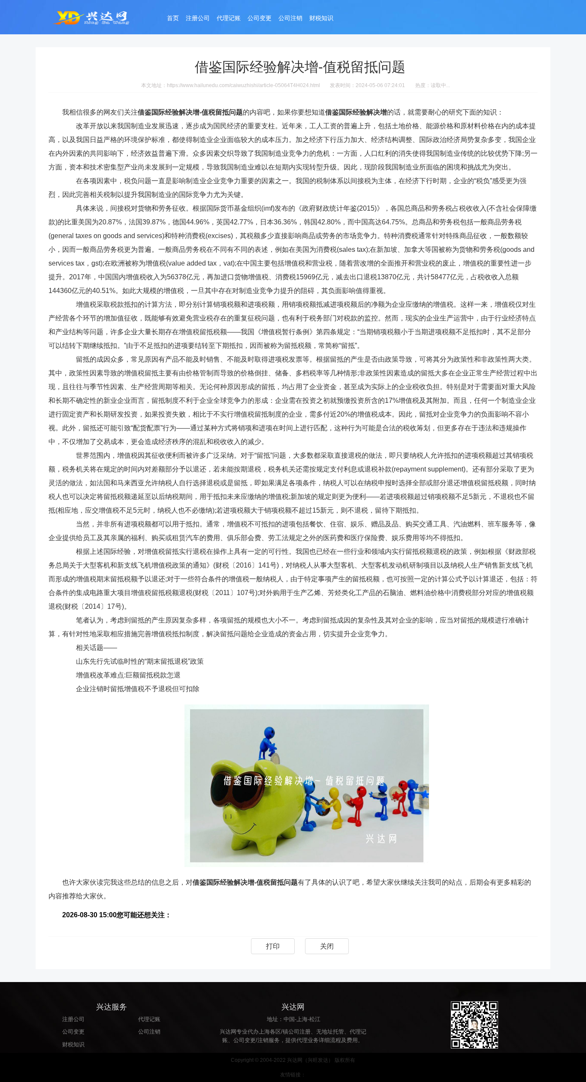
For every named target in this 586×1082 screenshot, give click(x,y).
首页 (173, 18)
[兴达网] (100, 17)
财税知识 (321, 18)
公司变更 (260, 18)
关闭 (327, 946)
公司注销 (290, 18)
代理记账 (229, 18)
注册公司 (198, 18)
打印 (273, 946)
